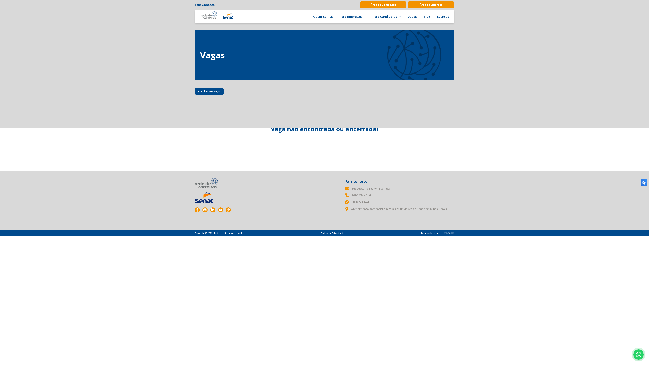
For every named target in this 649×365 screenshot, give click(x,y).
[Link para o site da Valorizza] (447, 233)
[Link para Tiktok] (228, 209)
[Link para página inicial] (206, 183)
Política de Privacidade (332, 233)
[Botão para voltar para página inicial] (217, 16)
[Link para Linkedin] (212, 209)
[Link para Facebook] (197, 209)
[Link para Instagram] (205, 209)
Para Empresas (351, 17)
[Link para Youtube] (220, 209)
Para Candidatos (384, 17)
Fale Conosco (205, 5)
